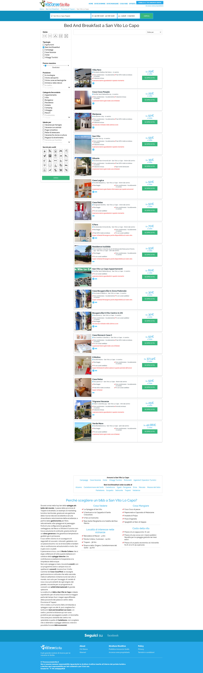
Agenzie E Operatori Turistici (145, 480)
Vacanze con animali (53, 127)
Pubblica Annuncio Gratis (119, 649)
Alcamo (79, 487)
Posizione (47, 73)
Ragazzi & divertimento (54, 138)
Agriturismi (49, 45)
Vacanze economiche (53, 143)
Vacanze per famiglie (53, 125)
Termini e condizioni (146, 652)
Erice (135, 487)
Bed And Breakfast (52, 47)
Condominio (50, 115)
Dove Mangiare (113, 4)
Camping (48, 108)
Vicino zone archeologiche (55, 80)
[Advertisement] (118, 51)
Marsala (142, 487)
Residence (49, 103)
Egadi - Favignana (124, 487)
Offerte (132, 4)
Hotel (105, 480)
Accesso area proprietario (154, 6)
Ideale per (47, 122)
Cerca (146, 16)
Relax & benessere (52, 133)
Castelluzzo (110, 487)
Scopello (109, 490)
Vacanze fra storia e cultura (56, 135)
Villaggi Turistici (115, 480)
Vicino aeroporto (51, 78)
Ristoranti (128, 480)
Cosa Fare (124, 4)
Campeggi (84, 480)
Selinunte (119, 490)
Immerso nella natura (53, 83)
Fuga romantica (51, 130)
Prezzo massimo (51, 65)
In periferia (49, 88)
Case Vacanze (95, 480)
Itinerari (83, 652)
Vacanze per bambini (53, 140)
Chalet (47, 118)
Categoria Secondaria (51, 92)
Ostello (48, 105)
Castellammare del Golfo (94, 487)
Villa (47, 98)
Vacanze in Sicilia (54, 3)
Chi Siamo (84, 649)
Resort (47, 113)
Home (91, 4)
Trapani (128, 490)
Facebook (113, 636)
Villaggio (48, 110)
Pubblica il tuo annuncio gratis (150, 2)
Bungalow (49, 100)
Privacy (141, 649)
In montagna (50, 75)
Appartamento (51, 95)
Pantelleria (100, 490)
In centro (48, 85)
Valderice (136, 490)
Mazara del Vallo (153, 487)
